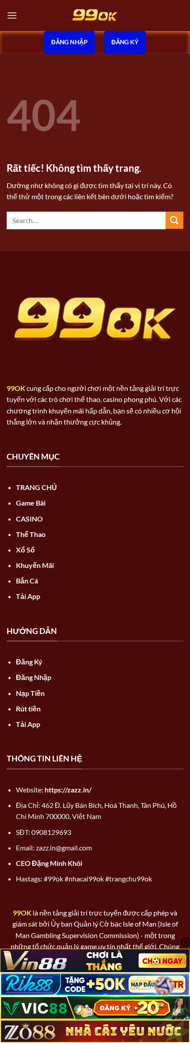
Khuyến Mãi (35, 565)
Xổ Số (25, 549)
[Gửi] (174, 220)
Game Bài (31, 502)
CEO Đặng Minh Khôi (49, 863)
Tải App (28, 596)
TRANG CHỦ (36, 487)
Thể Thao (31, 534)
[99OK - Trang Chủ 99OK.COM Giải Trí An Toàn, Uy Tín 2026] (95, 15)
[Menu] (12, 15)
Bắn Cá (27, 580)
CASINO (29, 518)
